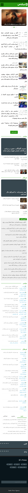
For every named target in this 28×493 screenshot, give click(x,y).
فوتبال (13, 467)
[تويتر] (5, 477)
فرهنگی (24, 177)
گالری (25, 444)
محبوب (13, 416)
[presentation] (2, 17)
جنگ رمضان (22, 467)
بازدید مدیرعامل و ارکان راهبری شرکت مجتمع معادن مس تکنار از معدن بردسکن (14, 67)
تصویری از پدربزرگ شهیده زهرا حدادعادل (10, 205)
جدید (22, 416)
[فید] (7, 1)
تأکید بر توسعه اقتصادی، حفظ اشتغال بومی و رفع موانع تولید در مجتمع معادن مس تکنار (9, 35)
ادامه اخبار (14, 132)
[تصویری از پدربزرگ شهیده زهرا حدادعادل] (23, 206)
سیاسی (25, 136)
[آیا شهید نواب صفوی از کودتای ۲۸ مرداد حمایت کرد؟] (23, 165)
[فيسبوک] (1, 1)
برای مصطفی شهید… (14, 394)
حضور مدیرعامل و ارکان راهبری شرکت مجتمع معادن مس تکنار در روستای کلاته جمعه (9, 56)
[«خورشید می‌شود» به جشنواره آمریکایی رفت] (23, 200)
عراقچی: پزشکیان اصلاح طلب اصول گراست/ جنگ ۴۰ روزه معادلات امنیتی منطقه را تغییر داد (10, 171)
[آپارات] (5, 1)
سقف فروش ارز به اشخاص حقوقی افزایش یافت (14, 240)
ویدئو (25, 451)
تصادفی (5, 416)
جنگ (24, 464)
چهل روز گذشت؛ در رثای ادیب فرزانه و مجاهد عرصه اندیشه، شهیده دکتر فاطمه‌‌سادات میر (11, 378)
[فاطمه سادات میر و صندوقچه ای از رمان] (14, 17)
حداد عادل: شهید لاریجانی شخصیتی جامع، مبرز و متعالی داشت (14, 433)
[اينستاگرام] (3, 1)
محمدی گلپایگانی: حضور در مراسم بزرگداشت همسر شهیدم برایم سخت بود (14, 151)
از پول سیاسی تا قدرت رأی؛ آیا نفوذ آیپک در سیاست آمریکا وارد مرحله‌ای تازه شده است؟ (14, 46)
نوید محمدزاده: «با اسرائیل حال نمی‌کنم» (10, 352)
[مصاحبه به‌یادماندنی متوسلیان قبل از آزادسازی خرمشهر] (23, 213)
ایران (17, 464)
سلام (10, 464)
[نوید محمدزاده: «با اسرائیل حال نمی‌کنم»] (14, 188)
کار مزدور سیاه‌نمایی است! (13, 341)
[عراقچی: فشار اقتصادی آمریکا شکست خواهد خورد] (23, 159)
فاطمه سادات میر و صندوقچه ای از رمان (14, 24)
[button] (12, 27)
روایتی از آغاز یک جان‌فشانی (13, 401)
